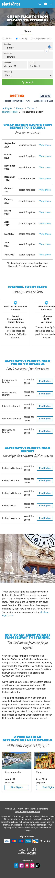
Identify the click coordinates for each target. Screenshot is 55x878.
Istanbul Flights (10, 111)
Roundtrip (23, 38)
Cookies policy (33, 811)
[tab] (27, 31)
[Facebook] (16, 865)
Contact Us (10, 809)
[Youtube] (27, 865)
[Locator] (49, 47)
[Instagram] (21, 865)
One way (8, 38)
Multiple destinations (43, 38)
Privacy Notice (23, 809)
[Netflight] (11, 4)
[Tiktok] (38, 865)
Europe (20, 108)
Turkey (31, 108)
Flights (9, 108)
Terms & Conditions (39, 809)
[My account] (45, 4)
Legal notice (20, 811)
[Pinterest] (32, 865)
